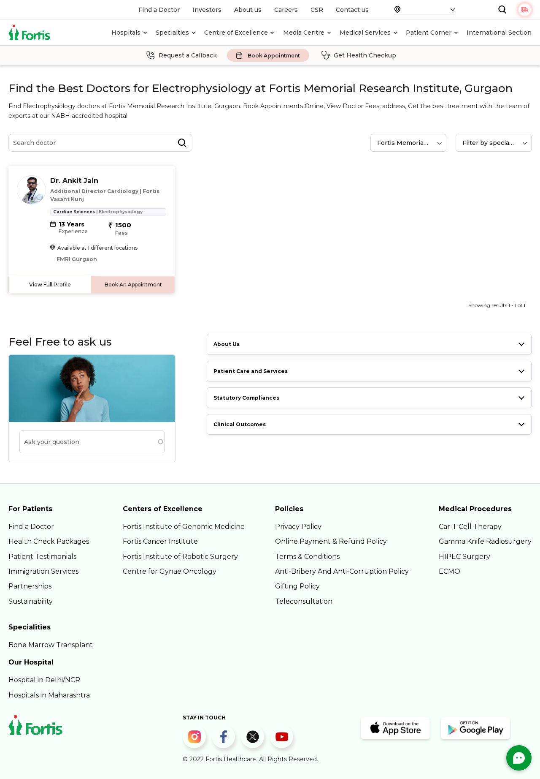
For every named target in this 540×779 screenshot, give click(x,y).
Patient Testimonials (42, 557)
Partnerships (29, 586)
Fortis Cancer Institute (160, 541)
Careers (286, 10)
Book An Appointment (133, 284)
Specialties (172, 32)
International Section (499, 32)
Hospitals (125, 32)
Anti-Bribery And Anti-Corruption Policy (342, 571)
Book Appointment (274, 55)
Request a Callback (188, 55)
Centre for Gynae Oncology (169, 571)
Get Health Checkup (365, 55)
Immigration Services (43, 571)
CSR (316, 10)
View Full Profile (50, 284)
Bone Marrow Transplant (50, 645)
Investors (206, 10)
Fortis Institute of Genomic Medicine (184, 527)
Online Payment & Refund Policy (331, 541)
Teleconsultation (303, 601)
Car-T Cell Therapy (470, 527)
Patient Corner (428, 32)
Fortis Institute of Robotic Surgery (180, 557)
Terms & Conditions (307, 557)
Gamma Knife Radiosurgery (485, 541)
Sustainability (30, 601)
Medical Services (365, 32)
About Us (226, 344)
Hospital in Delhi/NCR (44, 680)
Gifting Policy (297, 586)
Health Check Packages (48, 541)
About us (248, 10)
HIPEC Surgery (464, 557)
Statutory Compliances (246, 398)
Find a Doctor (159, 10)
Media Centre (303, 32)
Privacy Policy (298, 527)
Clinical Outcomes (239, 424)
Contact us (352, 10)
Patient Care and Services (250, 371)
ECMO (449, 571)
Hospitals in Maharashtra (49, 695)
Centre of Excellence (236, 32)
